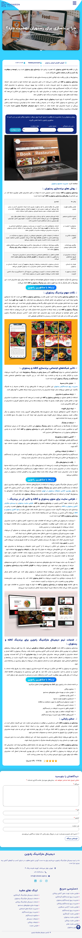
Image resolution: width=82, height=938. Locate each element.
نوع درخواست (35, 126)
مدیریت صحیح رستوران (60, 184)
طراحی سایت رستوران (25, 503)
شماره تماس (52, 126)
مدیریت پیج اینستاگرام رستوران (66, 386)
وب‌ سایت (75, 826)
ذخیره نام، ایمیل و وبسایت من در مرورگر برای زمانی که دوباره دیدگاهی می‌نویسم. (49, 834)
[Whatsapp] (40, 880)
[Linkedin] (35, 880)
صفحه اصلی (55, 34)
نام (77, 810)
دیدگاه (76, 784)
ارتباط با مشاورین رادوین (41, 287)
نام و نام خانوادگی (68, 126)
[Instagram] (46, 880)
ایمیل (76, 818)
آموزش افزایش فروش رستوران (54, 63)
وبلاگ (48, 34)
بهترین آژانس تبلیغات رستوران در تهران (56, 491)
